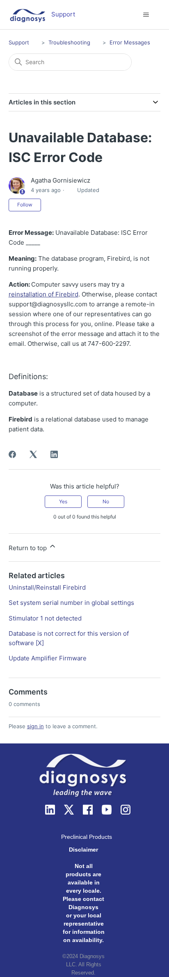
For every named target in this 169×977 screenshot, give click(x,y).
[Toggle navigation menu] (145, 14)
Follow (24, 204)
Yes (63, 501)
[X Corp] (33, 454)
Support (19, 42)
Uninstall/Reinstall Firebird (47, 587)
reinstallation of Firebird (43, 294)
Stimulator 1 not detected (45, 618)
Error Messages (130, 42)
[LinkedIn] (54, 454)
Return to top (28, 548)
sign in (35, 726)
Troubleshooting (69, 42)
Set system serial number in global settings (71, 603)
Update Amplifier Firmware (48, 658)
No (106, 501)
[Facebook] (12, 454)
